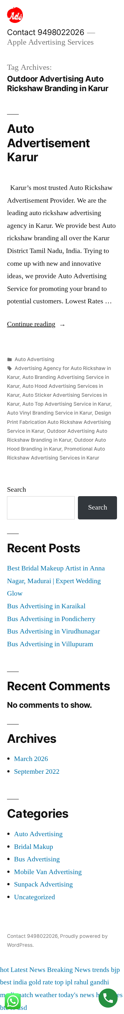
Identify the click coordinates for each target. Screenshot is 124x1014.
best (5, 982)
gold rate (41, 982)
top (59, 982)
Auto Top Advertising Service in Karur (66, 404)
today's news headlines (91, 994)
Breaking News (69, 969)
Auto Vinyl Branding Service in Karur (49, 413)
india (20, 982)
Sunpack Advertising (43, 884)
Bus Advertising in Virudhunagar (53, 631)
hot (4, 969)
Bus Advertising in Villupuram (50, 644)
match (24, 994)
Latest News (27, 969)
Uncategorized (34, 897)
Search (16, 489)
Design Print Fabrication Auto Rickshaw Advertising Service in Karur (59, 422)
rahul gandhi (91, 982)
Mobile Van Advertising (48, 871)
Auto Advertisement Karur (48, 142)
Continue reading (36, 324)
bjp (115, 969)
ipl (68, 982)
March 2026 (31, 758)
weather (46, 994)
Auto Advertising (34, 359)
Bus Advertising (37, 859)
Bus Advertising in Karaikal (46, 606)
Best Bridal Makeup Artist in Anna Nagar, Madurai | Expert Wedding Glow (56, 581)
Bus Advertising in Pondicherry (51, 618)
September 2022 (36, 771)
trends (100, 969)
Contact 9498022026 (45, 32)
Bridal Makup (33, 846)
